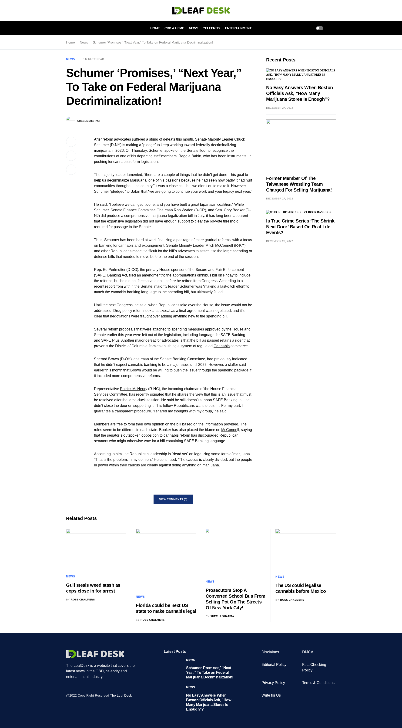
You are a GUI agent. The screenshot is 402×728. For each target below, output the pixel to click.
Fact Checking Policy (314, 667)
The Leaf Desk (121, 695)
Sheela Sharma (88, 120)
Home (70, 42)
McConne (229, 430)
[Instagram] (79, 686)
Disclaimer (270, 652)
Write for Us (271, 695)
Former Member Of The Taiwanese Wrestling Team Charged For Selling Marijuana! (299, 184)
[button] (67, 28)
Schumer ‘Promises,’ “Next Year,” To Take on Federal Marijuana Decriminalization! (209, 672)
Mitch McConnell (219, 245)
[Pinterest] (85, 686)
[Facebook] (67, 686)
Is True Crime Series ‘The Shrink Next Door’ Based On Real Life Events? (300, 226)
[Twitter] (73, 686)
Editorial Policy (273, 665)
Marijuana (138, 180)
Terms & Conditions (318, 683)
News (84, 42)
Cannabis (222, 346)
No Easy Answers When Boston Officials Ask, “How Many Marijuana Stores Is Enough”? (299, 93)
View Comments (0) (173, 499)
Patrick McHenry (133, 389)
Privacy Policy (273, 683)
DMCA (307, 652)
